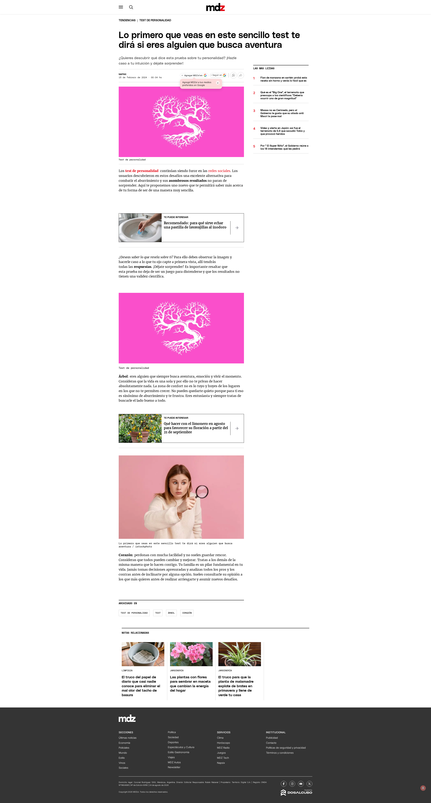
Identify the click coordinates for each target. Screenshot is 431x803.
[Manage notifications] (423, 788)
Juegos (221, 752)
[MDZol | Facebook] (283, 783)
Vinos (122, 762)
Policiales (124, 747)
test (158, 613)
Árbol (171, 613)
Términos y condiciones (280, 752)
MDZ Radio (223, 747)
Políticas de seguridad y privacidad (286, 747)
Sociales (123, 767)
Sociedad (173, 737)
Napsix (122, 74)
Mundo (123, 752)
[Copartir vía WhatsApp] (233, 75)
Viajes (171, 757)
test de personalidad (134, 613)
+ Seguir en (216, 75)
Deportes (173, 742)
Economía (124, 742)
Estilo (122, 757)
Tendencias (127, 20)
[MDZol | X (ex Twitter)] (309, 783)
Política (172, 732)
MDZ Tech (223, 757)
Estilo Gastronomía (178, 752)
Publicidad (272, 737)
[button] (121, 7)
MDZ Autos (174, 762)
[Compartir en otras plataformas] (241, 75)
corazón (187, 613)
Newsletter (174, 767)
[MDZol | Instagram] (292, 783)
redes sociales (219, 171)
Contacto (271, 742)
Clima (220, 737)
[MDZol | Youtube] (301, 783)
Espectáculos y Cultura (181, 747)
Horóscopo (223, 742)
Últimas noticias (128, 737)
